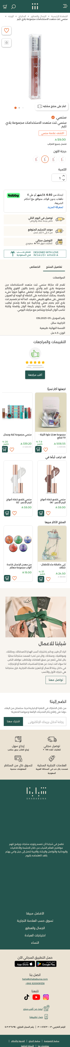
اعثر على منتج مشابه (54, 106)
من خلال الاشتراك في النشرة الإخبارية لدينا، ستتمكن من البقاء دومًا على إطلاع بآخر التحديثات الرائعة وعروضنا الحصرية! (35, 710)
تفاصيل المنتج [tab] (54, 266)
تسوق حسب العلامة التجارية (35, 920)
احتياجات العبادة (35, 935)
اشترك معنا (13, 721)
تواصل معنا (56, 680)
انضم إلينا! (58, 701)
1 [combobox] (59, 178)
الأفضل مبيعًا (35, 913)
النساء (35, 942)
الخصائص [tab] (34, 266)
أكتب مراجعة (35, 374)
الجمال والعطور (35, 928)
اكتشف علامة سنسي (52, 133)
